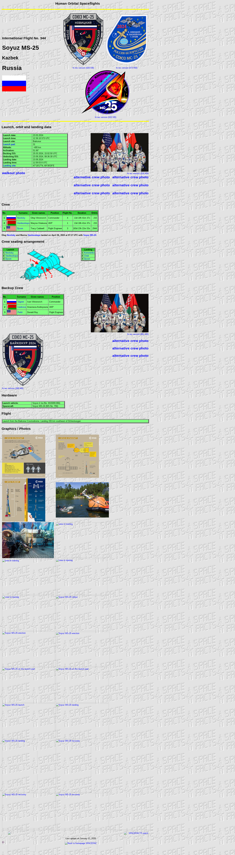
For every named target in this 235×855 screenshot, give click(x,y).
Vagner (21, 302)
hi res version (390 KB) (12, 388)
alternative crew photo (92, 177)
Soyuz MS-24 (89, 235)
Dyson (20, 228)
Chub (86, 256)
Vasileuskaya (23, 223)
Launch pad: (9, 144)
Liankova (22, 307)
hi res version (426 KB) (83, 68)
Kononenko (89, 252)
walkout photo (13, 173)
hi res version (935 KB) (138, 173)
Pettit (20, 312)
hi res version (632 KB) (105, 117)
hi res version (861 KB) (138, 334)
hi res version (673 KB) (126, 68)
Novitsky (21, 218)
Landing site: (9, 165)
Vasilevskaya (34, 235)
